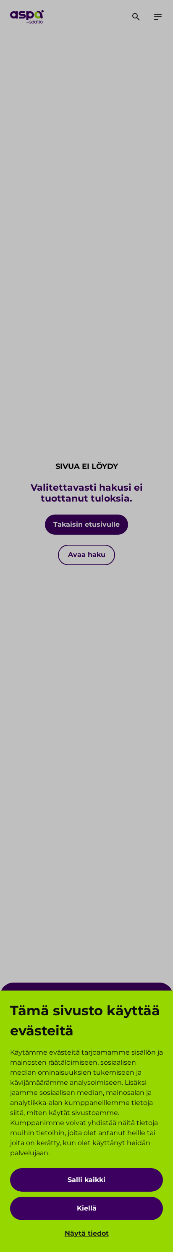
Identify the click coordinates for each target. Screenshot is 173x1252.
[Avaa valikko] (158, 17)
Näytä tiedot (87, 1233)
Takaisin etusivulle (86, 524)
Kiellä (87, 1208)
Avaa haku (86, 555)
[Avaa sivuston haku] (136, 17)
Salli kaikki (86, 1180)
